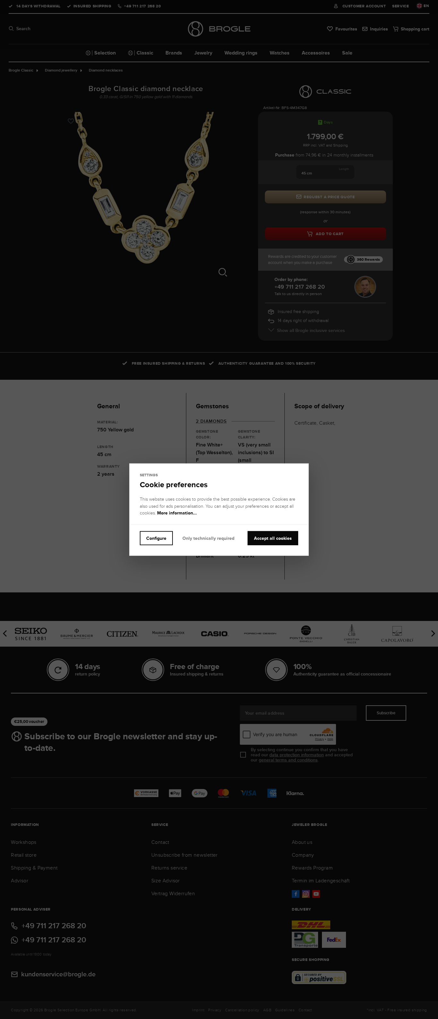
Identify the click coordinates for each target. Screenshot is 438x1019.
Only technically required (208, 537)
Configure (156, 537)
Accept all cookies (273, 537)
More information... (177, 512)
